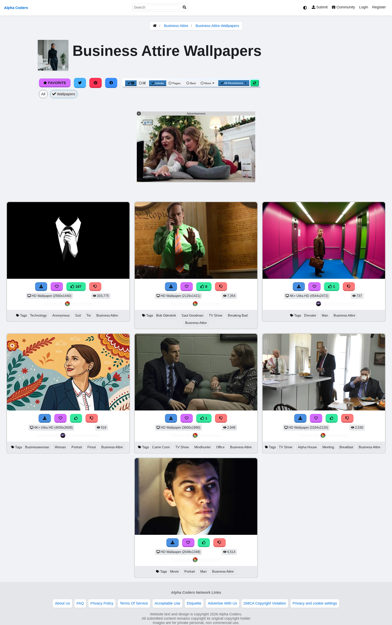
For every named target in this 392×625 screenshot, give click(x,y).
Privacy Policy (101, 603)
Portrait (76, 447)
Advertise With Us (222, 603)
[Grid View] (131, 83)
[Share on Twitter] (80, 83)
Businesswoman (37, 447)
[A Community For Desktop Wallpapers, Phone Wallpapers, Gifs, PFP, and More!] (155, 26)
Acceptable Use (167, 603)
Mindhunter (202, 447)
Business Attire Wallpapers (217, 26)
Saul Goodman (192, 315)
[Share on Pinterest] (95, 83)
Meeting (328, 447)
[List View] (142, 83)
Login (363, 7)
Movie (174, 571)
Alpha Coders (16, 8)
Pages (176, 83)
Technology (38, 315)
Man (325, 315)
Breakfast (346, 447)
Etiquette (194, 603)
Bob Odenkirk (166, 315)
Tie (88, 315)
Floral (91, 447)
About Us (62, 603)
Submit (321, 7)
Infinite (159, 83)
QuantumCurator (338, 303)
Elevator (310, 315)
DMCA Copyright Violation (265, 603)
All (43, 94)
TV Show (215, 315)
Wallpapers (65, 94)
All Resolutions (234, 83)
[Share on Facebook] (111, 83)
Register (379, 7)
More (208, 83)
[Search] (184, 7)
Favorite (56, 83)
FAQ (80, 603)
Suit (78, 315)
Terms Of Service (134, 603)
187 (77, 286)
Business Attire (176, 26)
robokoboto (82, 303)
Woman (60, 447)
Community (345, 7)
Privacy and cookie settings (315, 603)
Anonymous (61, 315)
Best (192, 83)
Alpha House (307, 447)
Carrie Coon (161, 447)
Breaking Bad (238, 315)
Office (220, 447)
